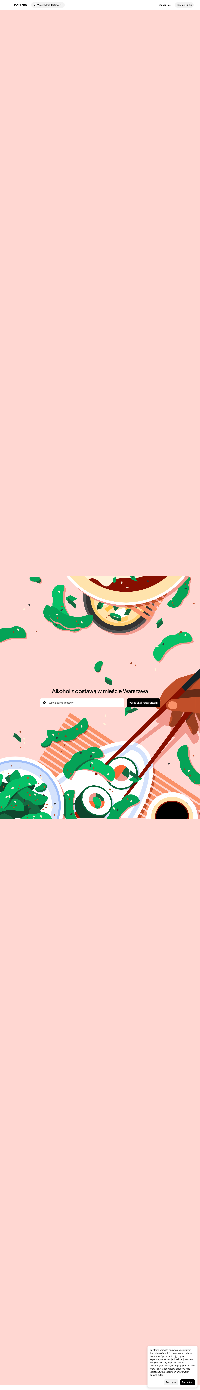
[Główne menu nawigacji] (8, 5)
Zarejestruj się (184, 5)
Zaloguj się (165, 5)
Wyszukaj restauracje (143, 702)
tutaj (160, 1375)
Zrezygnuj (171, 1382)
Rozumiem (187, 1382)
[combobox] (85, 703)
